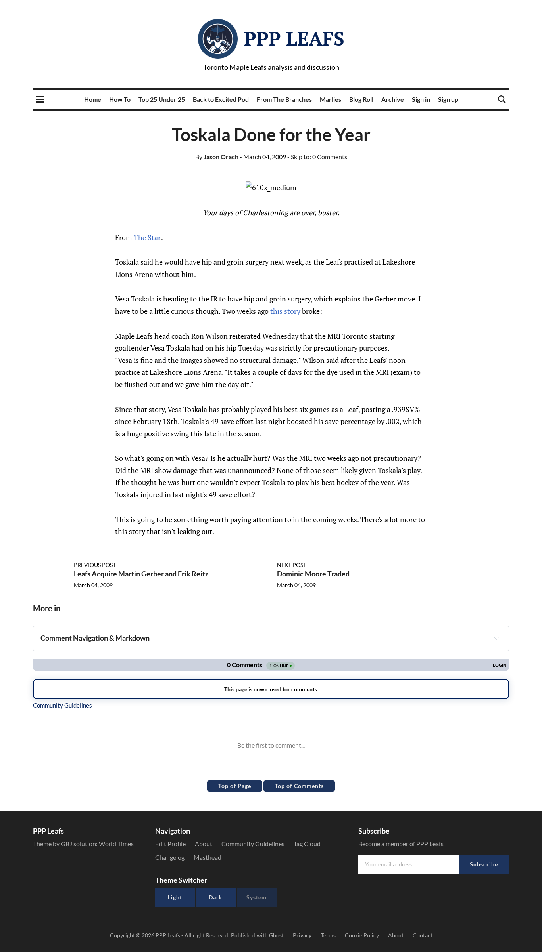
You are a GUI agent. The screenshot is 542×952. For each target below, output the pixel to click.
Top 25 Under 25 (161, 99)
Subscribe (484, 864)
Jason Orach (216, 156)
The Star (147, 237)
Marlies (330, 99)
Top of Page (234, 785)
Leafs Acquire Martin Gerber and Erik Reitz (141, 573)
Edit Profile (170, 843)
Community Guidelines (252, 843)
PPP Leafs (294, 38)
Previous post (95, 564)
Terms (328, 935)
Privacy (302, 935)
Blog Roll (361, 99)
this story (285, 311)
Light (175, 897)
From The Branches (284, 99)
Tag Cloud (307, 843)
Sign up (448, 99)
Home (92, 99)
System (256, 897)
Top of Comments (299, 785)
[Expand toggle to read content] (497, 638)
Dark (216, 897)
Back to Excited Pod (221, 99)
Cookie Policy (362, 935)
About (203, 843)
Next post (291, 564)
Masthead (207, 857)
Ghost (276, 935)
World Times (116, 843)
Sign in (421, 99)
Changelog (170, 857)
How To (120, 99)
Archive (392, 99)
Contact (422, 935)
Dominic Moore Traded (313, 573)
